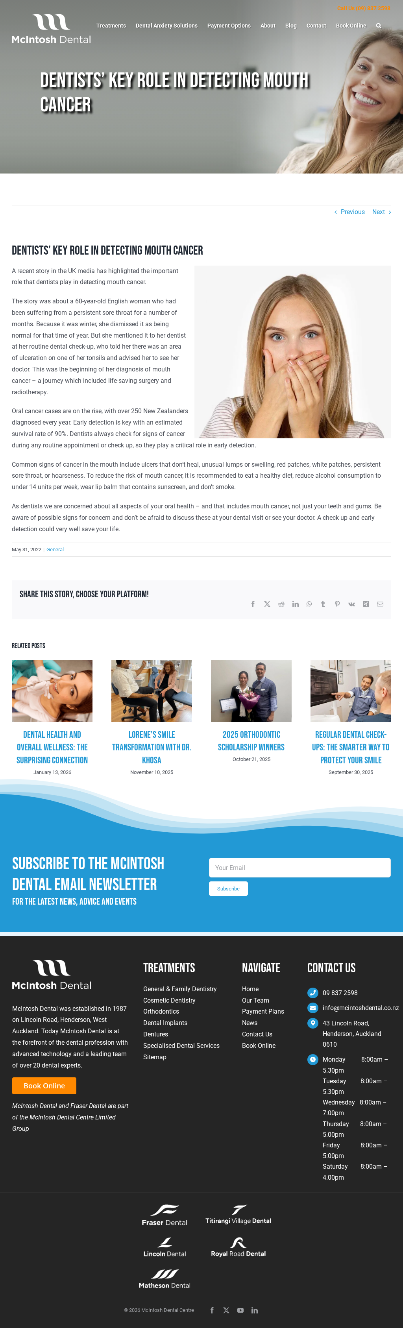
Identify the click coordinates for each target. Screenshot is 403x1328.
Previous (353, 212)
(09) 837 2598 (373, 8)
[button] (378, 25)
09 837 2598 (340, 993)
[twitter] (226, 1310)
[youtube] (240, 1310)
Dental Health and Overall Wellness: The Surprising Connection (52, 747)
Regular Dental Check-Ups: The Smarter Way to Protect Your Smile (351, 747)
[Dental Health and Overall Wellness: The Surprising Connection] (52, 664)
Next (378, 212)
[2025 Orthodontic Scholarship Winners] (251, 664)
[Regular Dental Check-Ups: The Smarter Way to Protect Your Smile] (351, 664)
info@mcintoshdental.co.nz (361, 1008)
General (55, 549)
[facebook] (212, 1310)
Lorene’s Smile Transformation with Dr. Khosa (152, 747)
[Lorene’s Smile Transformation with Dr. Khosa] (151, 664)
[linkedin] (254, 1310)
